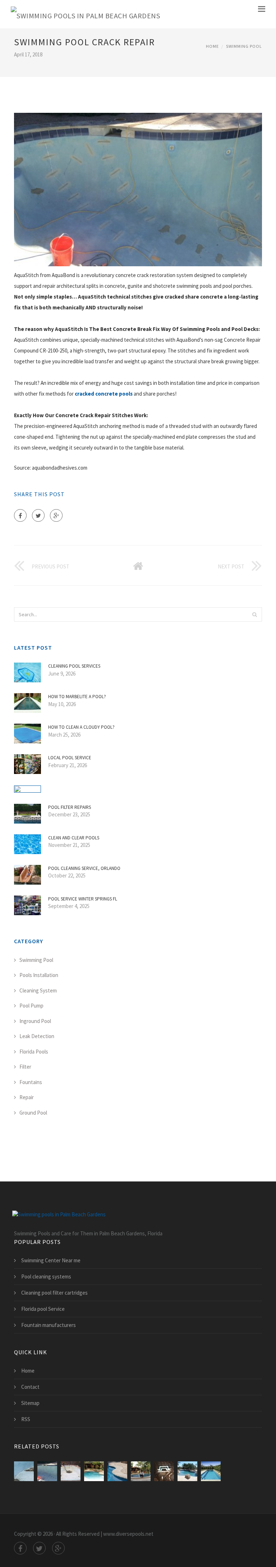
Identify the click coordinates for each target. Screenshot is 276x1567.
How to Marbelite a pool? (77, 696)
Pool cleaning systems (46, 1276)
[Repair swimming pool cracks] (24, 1471)
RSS (25, 1419)
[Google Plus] (56, 515)
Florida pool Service (43, 1308)
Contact (30, 1386)
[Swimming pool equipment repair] (211, 1471)
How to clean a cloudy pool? (81, 727)
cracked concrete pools (104, 393)
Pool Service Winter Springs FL (82, 899)
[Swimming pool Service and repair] (187, 1471)
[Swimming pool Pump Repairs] (141, 1471)
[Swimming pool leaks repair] (94, 1471)
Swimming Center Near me (50, 1260)
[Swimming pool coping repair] (117, 1471)
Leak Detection (36, 1036)
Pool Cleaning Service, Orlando (84, 868)
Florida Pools (33, 1051)
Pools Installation (38, 975)
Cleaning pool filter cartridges (54, 1292)
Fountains (30, 1082)
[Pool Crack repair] (47, 1471)
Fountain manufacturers (48, 1325)
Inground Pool (35, 1021)
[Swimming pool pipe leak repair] (164, 1471)
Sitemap (30, 1403)
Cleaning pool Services (74, 666)
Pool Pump (31, 1005)
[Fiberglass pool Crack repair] (70, 1471)
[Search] (254, 614)
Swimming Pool (244, 46)
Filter (25, 1066)
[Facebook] (20, 515)
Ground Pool (33, 1112)
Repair (26, 1097)
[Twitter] (38, 515)
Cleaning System (38, 990)
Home (212, 46)
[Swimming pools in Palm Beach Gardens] (85, 14)
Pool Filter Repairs (69, 807)
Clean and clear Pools (73, 838)
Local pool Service (69, 758)
